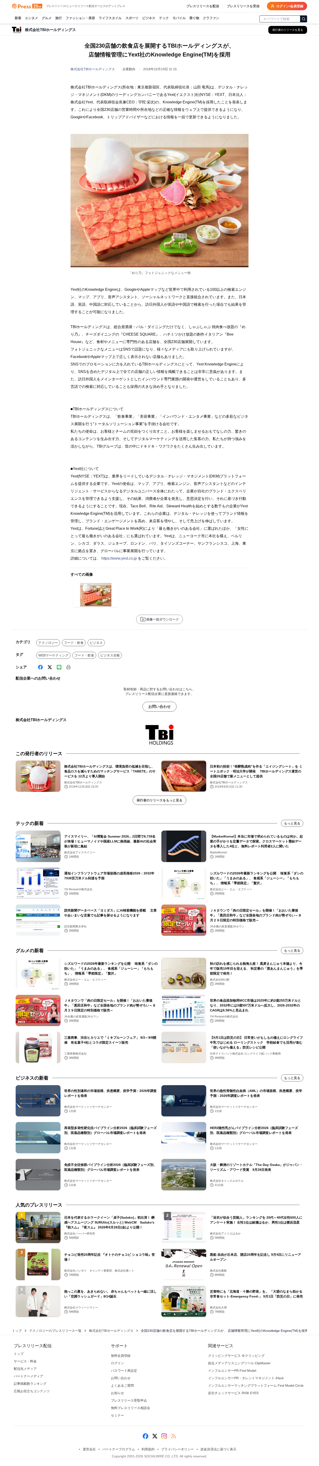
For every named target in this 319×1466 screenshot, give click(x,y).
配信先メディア (25, 1369)
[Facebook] (40, 667)
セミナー (117, 1415)
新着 (18, 18)
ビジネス (148, 18)
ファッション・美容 (80, 18)
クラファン (211, 18)
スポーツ (131, 18)
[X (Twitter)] (49, 667)
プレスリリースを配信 (202, 6)
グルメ (47, 18)
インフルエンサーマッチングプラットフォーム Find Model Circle (256, 1385)
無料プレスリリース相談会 (130, 1408)
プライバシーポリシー (177, 1449)
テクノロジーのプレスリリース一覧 (55, 1331)
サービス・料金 (25, 1361)
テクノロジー (48, 643)
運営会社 (89, 1449)
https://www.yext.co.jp (119, 558)
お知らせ (117, 1393)
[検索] (303, 18)
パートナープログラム (118, 1449)
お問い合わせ (159, 706)
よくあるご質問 (122, 1385)
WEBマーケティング (53, 655)
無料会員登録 (121, 1355)
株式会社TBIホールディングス (93, 69)
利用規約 (148, 1449)
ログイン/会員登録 (289, 6)
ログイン (117, 1363)
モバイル (179, 18)
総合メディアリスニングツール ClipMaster (239, 1363)
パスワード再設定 (124, 1370)
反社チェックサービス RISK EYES (233, 1393)
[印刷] (68, 667)
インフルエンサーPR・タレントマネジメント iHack (246, 1378)
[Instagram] (164, 1436)
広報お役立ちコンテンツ (32, 1391)
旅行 (58, 18)
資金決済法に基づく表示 (218, 1449)
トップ (17, 1331)
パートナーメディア (28, 1376)
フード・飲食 (74, 643)
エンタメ (31, 18)
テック (164, 18)
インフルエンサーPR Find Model (232, 1370)
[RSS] (173, 1436)
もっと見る (292, 823)
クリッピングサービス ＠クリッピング (236, 1355)
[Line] (59, 667)
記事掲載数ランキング (30, 1383)
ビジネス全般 (110, 655)
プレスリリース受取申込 (129, 1400)
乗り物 (194, 18)
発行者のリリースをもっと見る (159, 800)
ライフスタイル (110, 18)
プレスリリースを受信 (243, 6)
